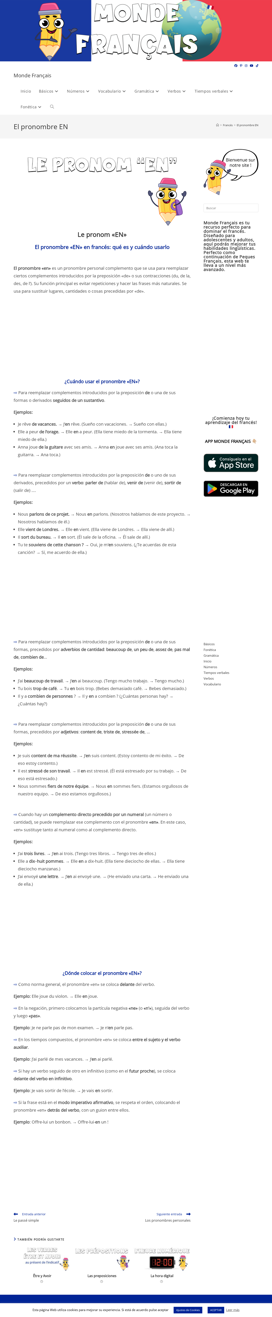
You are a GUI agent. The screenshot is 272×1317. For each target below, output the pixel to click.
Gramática (211, 655)
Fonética (210, 650)
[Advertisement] (102, 338)
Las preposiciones (102, 1275)
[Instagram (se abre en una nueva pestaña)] (246, 66)
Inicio (207, 661)
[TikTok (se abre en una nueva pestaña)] (256, 66)
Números (210, 667)
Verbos (209, 678)
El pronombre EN (247, 125)
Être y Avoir (42, 1275)
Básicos (209, 644)
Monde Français (32, 75)
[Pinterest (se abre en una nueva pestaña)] (241, 66)
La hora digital (162, 1275)
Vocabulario (212, 684)
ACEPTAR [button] (216, 1310)
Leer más (232, 1310)
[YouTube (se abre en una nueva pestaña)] (252, 66)
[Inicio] (217, 125)
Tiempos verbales (216, 672)
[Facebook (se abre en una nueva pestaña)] (236, 66)
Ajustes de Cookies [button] (188, 1310)
